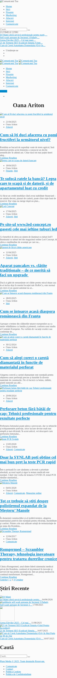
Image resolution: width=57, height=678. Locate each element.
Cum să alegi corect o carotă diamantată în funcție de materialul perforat (24, 362)
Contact (3, 91)
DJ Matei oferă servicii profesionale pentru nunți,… (23, 35)
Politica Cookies (13, 671)
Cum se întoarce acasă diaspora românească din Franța (27, 313)
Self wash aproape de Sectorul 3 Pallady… (19, 37)
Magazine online (34, 493)
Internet (10, 21)
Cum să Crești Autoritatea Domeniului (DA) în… (22, 45)
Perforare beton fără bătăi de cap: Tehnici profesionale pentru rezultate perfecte (28, 413)
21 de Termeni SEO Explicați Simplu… (18, 630)
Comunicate (12, 24)
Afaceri (10, 18)
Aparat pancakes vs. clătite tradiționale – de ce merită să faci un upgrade (25, 270)
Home (9, 6)
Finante (10, 12)
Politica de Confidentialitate (18, 674)
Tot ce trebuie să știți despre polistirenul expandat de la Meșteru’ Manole (24, 506)
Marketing (11, 15)
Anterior (4, 579)
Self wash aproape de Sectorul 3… (16, 605)
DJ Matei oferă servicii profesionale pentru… (21, 599)
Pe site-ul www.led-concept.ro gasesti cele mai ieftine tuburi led (28, 226)
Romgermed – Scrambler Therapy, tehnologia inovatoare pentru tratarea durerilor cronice (28, 554)
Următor (19, 579)
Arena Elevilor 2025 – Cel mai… (15, 622)
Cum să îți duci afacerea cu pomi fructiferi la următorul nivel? (28, 137)
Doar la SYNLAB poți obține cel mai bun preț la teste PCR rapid (28, 459)
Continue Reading (8, 158)
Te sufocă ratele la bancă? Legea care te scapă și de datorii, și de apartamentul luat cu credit (28, 183)
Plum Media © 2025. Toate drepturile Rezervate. (22, 661)
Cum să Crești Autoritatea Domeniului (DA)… (22, 638)
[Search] (29, 30)
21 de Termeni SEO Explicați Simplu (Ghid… (21, 43)
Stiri (8, 9)
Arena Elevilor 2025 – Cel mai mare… (18, 40)
